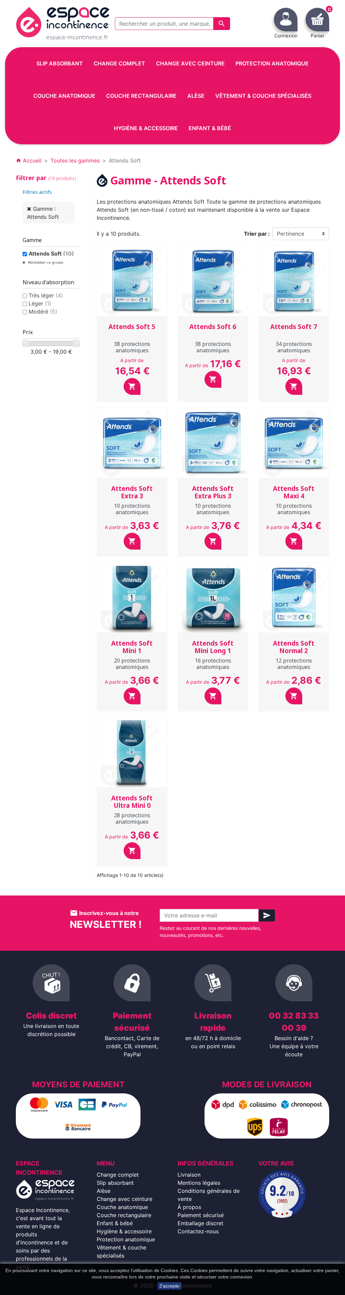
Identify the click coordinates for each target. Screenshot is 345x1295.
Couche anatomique (122, 1207)
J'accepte (169, 1286)
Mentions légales (199, 1182)
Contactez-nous (198, 1231)
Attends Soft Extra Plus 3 (212, 492)
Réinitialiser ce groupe (45, 262)
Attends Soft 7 (293, 326)
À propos (189, 1207)
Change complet (118, 1174)
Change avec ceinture (124, 1199)
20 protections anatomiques (132, 664)
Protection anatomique (126, 1239)
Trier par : (257, 233)
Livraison (189, 1174)
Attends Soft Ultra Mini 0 (132, 802)
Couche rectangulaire (124, 1215)
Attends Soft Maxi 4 (293, 492)
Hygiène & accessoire (124, 1231)
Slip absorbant (115, 1182)
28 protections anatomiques (132, 818)
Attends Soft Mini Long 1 (212, 647)
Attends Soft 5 (131, 326)
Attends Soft (51, 253)
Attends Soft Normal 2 (293, 647)
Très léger (46, 295)
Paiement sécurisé (201, 1215)
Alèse (104, 1190)
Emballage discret (200, 1223)
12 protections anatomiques (294, 664)
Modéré (43, 311)
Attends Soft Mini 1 (132, 647)
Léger (40, 303)
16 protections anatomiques (213, 664)
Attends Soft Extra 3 (132, 492)
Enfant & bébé (115, 1223)
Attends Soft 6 (212, 326)
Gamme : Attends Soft (43, 212)
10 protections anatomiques (132, 509)
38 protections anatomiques (132, 347)
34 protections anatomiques (294, 347)
